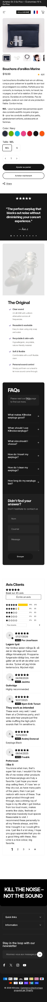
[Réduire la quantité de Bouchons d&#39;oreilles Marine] (5, 158)
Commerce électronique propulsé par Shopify (28, 989)
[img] (22, 633)
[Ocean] (17, 133)
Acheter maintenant (23, 176)
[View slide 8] (32, 235)
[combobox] (35, 12)
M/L (7, 148)
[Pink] (23, 133)
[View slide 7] (29, 235)
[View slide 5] (23, 235)
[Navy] (5, 133)
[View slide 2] (14, 235)
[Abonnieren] (39, 954)
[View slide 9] (36, 235)
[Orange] (42, 133)
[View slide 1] (11, 235)
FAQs (28, 398)
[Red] (29, 133)
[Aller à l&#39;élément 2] (17, 58)
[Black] (35, 133)
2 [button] (18, 849)
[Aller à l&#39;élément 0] (7, 58)
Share (9, 183)
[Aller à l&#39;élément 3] (27, 58)
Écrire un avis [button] (23, 597)
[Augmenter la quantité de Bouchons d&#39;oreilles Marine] (16, 158)
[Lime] (11, 133)
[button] (11, 605)
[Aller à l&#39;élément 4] (37, 58)
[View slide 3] (17, 235)
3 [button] (23, 849)
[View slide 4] (20, 235)
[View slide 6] (26, 235)
